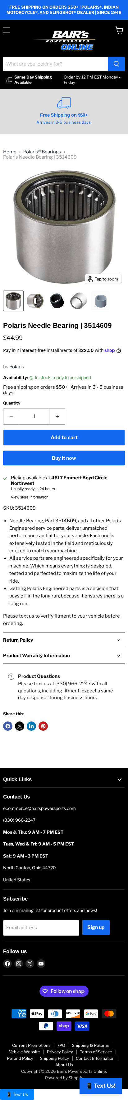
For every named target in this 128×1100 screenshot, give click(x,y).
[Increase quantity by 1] (57, 417)
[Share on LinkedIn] (31, 726)
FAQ (61, 1045)
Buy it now (64, 458)
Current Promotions (31, 1045)
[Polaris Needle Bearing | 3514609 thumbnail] (13, 301)
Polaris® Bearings (42, 152)
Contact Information (95, 1058)
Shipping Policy (54, 1058)
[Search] (116, 64)
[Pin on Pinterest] (43, 726)
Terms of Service (96, 1051)
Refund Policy (20, 1058)
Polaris (16, 367)
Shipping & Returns (90, 1045)
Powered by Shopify (64, 1077)
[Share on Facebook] (7, 726)
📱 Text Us (17, 1094)
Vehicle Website (24, 1051)
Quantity (11, 403)
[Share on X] (19, 726)
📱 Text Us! (101, 1085)
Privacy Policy (60, 1051)
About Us (64, 1064)
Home (9, 152)
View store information (29, 497)
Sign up (96, 927)
